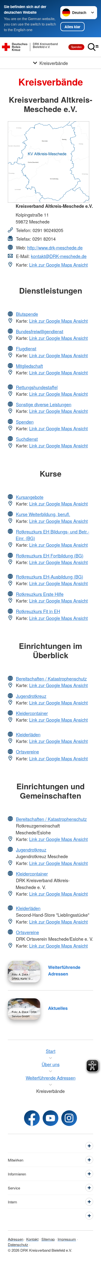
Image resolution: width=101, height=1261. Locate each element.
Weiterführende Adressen (64, 970)
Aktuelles (58, 1008)
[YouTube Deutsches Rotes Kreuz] (50, 1118)
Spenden (76, 47)
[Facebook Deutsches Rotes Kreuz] (32, 1118)
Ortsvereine (27, 751)
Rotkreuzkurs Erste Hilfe (39, 594)
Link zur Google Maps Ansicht (58, 264)
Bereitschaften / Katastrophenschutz (51, 678)
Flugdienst (26, 348)
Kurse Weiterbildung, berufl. (43, 514)
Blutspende (27, 314)
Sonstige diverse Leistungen (43, 404)
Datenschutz (18, 1244)
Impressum (67, 1239)
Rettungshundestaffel (37, 387)
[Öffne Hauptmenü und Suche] (93, 47)
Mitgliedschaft (29, 366)
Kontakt (32, 1239)
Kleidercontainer (32, 713)
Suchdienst (27, 439)
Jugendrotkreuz (31, 696)
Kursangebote (29, 497)
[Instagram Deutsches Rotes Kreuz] (69, 1118)
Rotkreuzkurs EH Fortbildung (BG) (49, 555)
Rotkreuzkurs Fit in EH (38, 611)
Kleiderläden (28, 734)
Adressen (15, 1239)
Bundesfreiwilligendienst (39, 331)
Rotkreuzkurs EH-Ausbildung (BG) (49, 576)
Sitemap (48, 1239)
